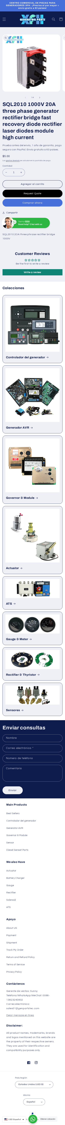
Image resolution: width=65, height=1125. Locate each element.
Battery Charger (15, 878)
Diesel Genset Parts (17, 850)
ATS (9, 603)
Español (31, 1102)
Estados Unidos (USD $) (30, 1084)
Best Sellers (13, 813)
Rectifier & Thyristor (21, 674)
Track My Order (15, 950)
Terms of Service (15, 964)
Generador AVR (17, 427)
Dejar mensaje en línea (20, 1015)
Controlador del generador (25, 357)
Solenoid (11, 900)
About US (11, 928)
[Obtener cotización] (32, 1119)
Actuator (12, 568)
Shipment (11, 943)
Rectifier (11, 892)
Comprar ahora (33, 203)
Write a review (32, 272)
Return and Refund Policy (20, 957)
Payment (11, 935)
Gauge (10, 885)
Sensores (13, 710)
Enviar (13, 790)
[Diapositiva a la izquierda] (25, 97)
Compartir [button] (12, 213)
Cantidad (7, 166)
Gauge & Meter (17, 639)
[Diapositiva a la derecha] (39, 97)
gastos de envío (13, 160)
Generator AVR (14, 828)
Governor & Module (20, 497)
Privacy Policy (14, 972)
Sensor (10, 842)
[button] (4, 19)
